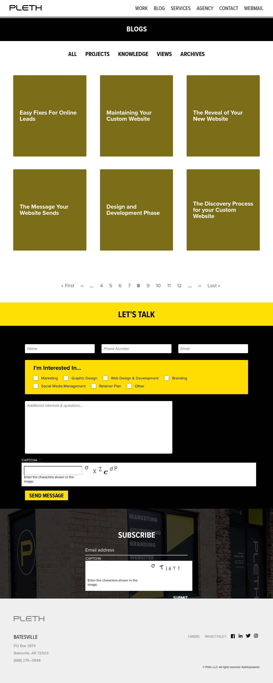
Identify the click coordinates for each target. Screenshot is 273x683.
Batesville (26, 637)
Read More (60, 147)
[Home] (26, 7)
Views (164, 54)
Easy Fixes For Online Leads (48, 115)
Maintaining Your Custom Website (129, 115)
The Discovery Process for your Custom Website (223, 210)
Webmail (253, 8)
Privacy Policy (216, 636)
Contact (228, 8)
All (72, 54)
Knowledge (133, 54)
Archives (192, 54)
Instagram (256, 635)
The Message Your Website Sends (44, 210)
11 (169, 286)
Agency (205, 8)
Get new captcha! (86, 467)
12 (179, 286)
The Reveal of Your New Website (218, 115)
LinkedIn (240, 635)
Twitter (248, 635)
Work (141, 8)
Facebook (232, 636)
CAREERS (194, 636)
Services (181, 8)
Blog (159, 8)
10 (158, 286)
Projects (97, 54)
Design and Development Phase (133, 210)
